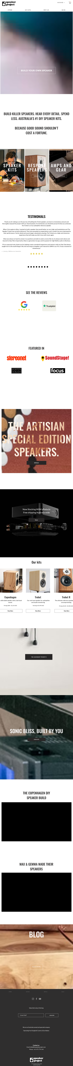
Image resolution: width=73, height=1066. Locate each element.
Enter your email (21, 537)
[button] (63, 514)
